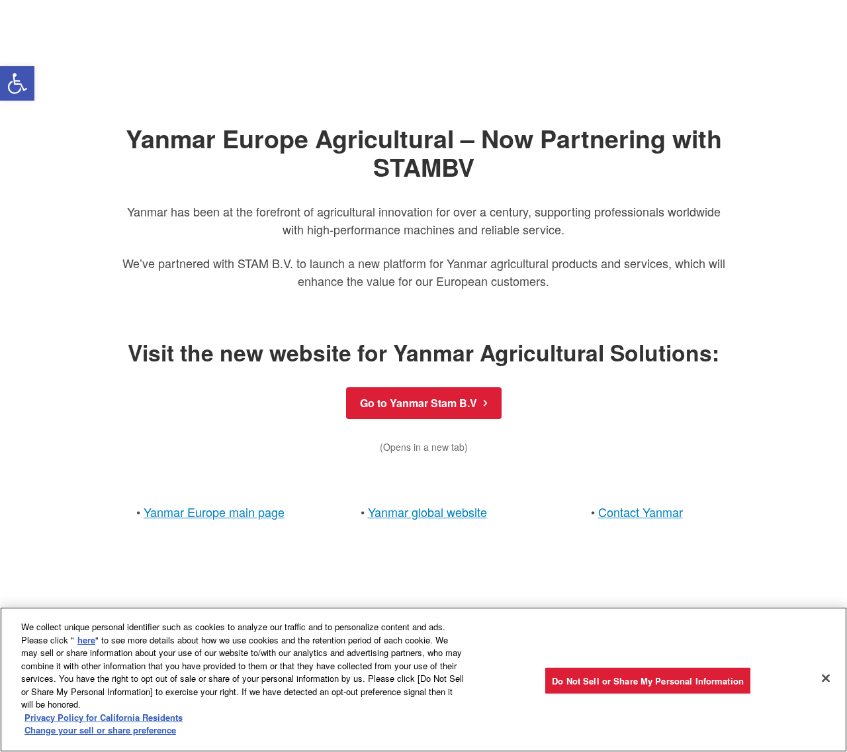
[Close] (825, 677)
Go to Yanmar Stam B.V (418, 402)
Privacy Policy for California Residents (103, 717)
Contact (620, 511)
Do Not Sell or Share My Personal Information (648, 680)
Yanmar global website (427, 511)
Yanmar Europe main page (214, 511)
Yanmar (663, 511)
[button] (17, 83)
